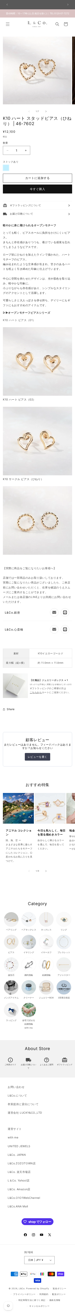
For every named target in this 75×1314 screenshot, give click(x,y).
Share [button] (11, 709)
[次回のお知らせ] (68, 4)
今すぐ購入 (37, 189)
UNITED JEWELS (19, 1146)
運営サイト (15, 1128)
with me (13, 1137)
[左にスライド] (29, 111)
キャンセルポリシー (39, 1306)
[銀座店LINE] (65, 612)
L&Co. (22, 1288)
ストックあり (11, 161)
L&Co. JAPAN (17, 1154)
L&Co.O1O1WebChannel (24, 1197)
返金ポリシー (59, 1288)
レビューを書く (37, 756)
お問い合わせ (16, 1087)
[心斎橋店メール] (54, 629)
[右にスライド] (46, 111)
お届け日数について (28, 1063)
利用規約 (43, 1294)
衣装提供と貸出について (23, 1104)
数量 (5, 142)
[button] (7, 24)
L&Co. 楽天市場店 (19, 1171)
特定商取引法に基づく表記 (31, 1300)
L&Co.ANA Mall (18, 1206)
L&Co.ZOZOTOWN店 (22, 1163)
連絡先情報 (55, 1300)
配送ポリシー (59, 1294)
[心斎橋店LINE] (65, 629)
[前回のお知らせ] (7, 4)
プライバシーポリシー (24, 1294)
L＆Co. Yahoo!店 (19, 1180)
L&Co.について (17, 1095)
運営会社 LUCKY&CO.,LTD (25, 1112)
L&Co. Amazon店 (19, 1189)
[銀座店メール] (54, 612)
